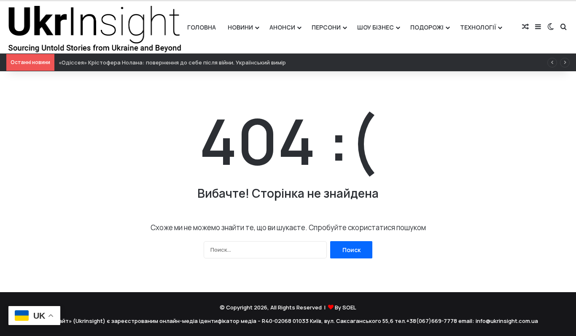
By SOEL (345, 307)
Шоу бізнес (375, 27)
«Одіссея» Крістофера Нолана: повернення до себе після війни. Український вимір (172, 62)
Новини (240, 27)
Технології (478, 27)
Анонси (282, 27)
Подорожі (427, 27)
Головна (201, 27)
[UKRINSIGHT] (93, 27)
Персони (326, 27)
